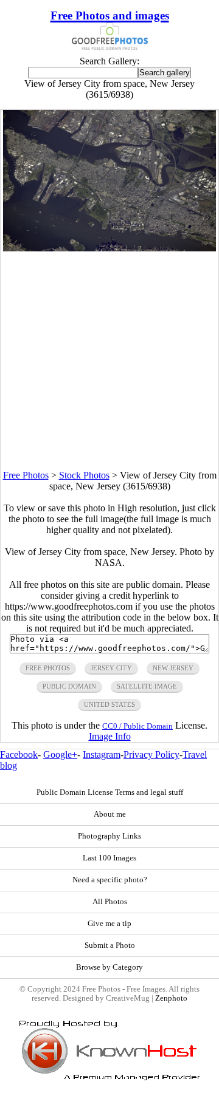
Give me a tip (109, 923)
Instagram (101, 754)
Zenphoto (171, 998)
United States (109, 704)
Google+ (60, 754)
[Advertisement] (109, 360)
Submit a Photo (110, 945)
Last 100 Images (109, 858)
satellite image (147, 686)
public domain (69, 686)
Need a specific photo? (109, 880)
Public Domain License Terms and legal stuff (109, 792)
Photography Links (109, 836)
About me (110, 814)
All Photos (109, 901)
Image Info (110, 736)
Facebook (19, 754)
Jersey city (111, 668)
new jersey (173, 668)
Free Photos (26, 475)
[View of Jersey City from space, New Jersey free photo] (110, 248)
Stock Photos (84, 475)
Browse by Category (109, 967)
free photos (48, 668)
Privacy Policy (151, 754)
